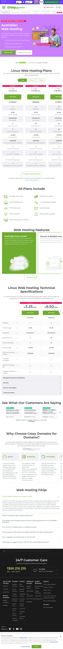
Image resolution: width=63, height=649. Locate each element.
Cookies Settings (25, 646)
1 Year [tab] (22, 80)
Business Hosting (33, 180)
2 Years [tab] (31, 80)
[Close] (60, 636)
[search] (57, 7)
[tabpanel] (31, 126)
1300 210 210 (49, 7)
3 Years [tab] (40, 80)
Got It (36, 646)
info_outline (17, 323)
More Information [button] (51, 2)
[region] (31, 126)
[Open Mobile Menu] (4, 7)
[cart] (59, 7)
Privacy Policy (54, 641)
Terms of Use (23, 637)
